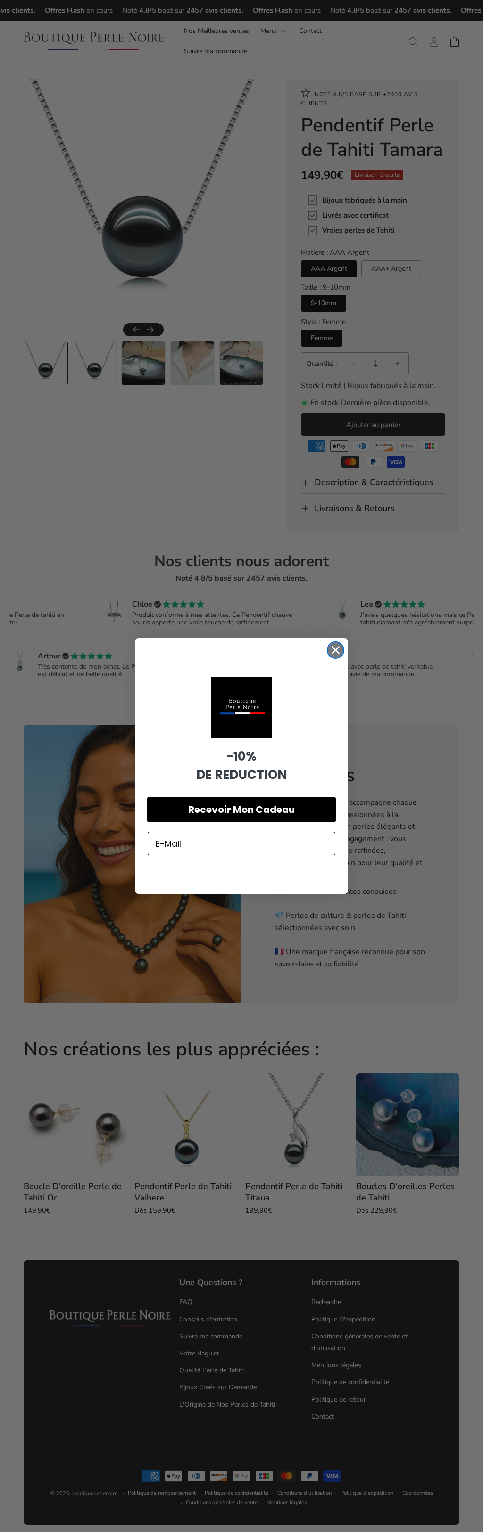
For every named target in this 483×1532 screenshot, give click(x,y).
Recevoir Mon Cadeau (241, 809)
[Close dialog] (335, 650)
